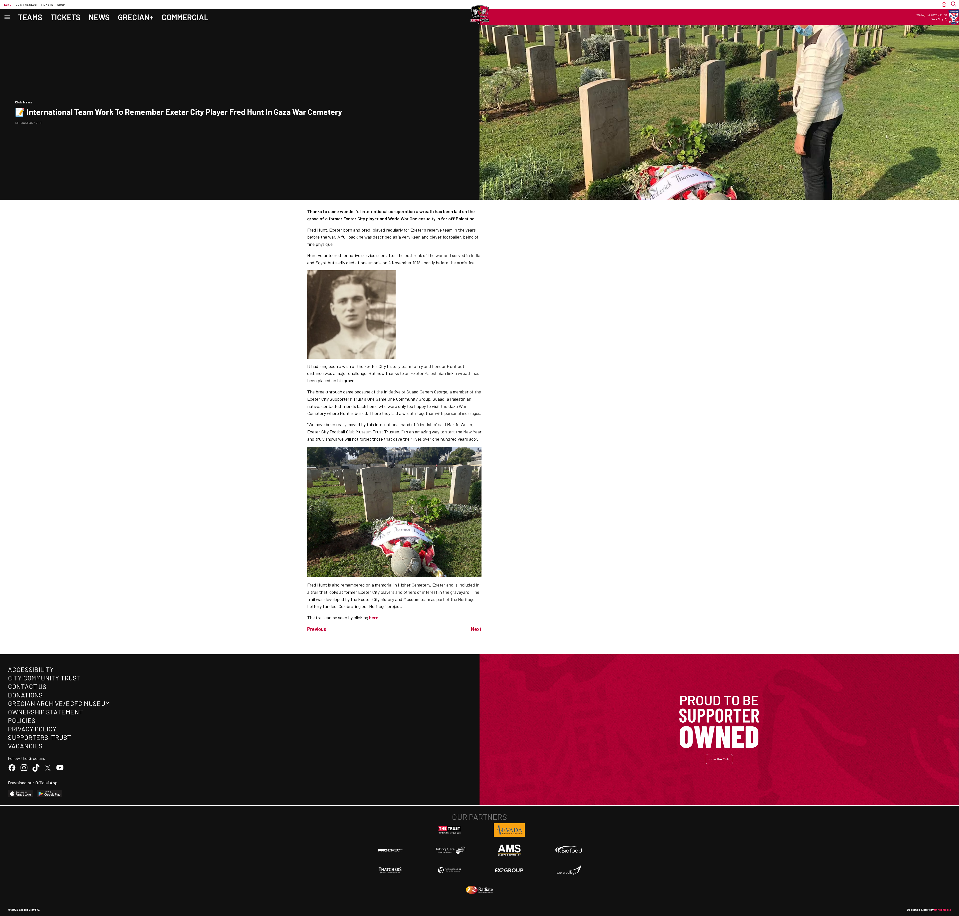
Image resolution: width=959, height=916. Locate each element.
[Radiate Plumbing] (479, 890)
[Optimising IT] (449, 870)
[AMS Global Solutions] (509, 850)
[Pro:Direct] (390, 850)
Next (476, 629)
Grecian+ (136, 17)
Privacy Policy (32, 729)
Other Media (942, 909)
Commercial (185, 17)
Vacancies (25, 746)
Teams (30, 17)
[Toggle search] (954, 4)
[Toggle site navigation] (7, 17)
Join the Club (719, 759)
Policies (22, 720)
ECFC (7, 4)
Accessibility (31, 669)
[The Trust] (449, 830)
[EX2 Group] (509, 870)
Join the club (26, 4)
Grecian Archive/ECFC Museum (59, 703)
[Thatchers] (390, 870)
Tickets (47, 4)
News (99, 17)
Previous (316, 629)
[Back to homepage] (479, 14)
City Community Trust (44, 678)
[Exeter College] (568, 870)
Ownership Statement (45, 712)
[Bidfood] (568, 850)
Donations (25, 695)
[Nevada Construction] (509, 830)
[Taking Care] (449, 850)
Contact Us (27, 686)
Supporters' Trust (39, 737)
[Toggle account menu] (944, 4)
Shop (61, 4)
